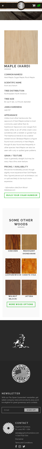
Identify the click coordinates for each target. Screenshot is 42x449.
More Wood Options (21, 304)
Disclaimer (19, 439)
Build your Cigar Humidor (22, 195)
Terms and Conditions (23, 443)
